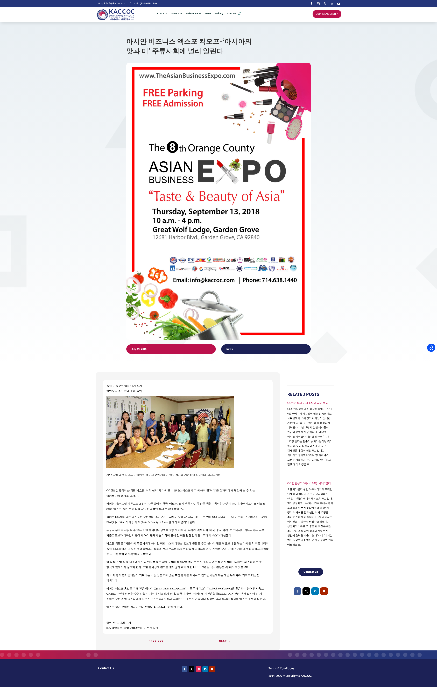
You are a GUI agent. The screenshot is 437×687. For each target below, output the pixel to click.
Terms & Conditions (281, 668)
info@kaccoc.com (116, 3)
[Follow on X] (325, 3)
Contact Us (106, 668)
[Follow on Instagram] (318, 3)
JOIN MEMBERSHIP (327, 13)
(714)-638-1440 (148, 3)
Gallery (219, 13)
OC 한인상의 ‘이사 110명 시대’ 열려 (309, 483)
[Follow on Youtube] (338, 3)
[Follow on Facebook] (311, 3)
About (160, 13)
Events (175, 13)
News (208, 13)
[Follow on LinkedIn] (332, 3)
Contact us (311, 571)
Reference (192, 13)
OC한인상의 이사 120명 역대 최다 (307, 403)
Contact (231, 13)
